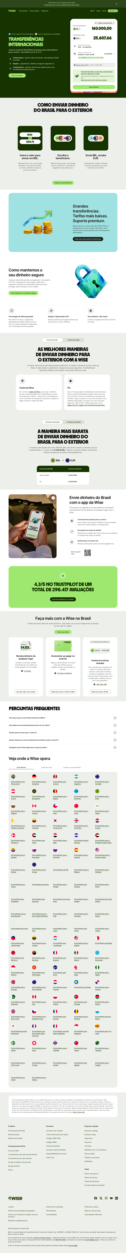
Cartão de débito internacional (19, 1162)
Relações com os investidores (95, 1150)
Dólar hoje (50, 1157)
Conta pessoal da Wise (16, 1131)
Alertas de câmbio (53, 1146)
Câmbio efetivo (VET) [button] (82, 65)
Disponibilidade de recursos (56, 1154)
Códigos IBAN (51, 1142)
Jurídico (11, 1207)
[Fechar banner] (116, 4)
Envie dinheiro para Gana (40, 884)
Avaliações (88, 1161)
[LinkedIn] (116, 1198)
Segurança (88, 1138)
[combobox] (77, 29)
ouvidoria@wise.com (92, 1240)
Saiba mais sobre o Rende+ (100, 692)
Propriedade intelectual (93, 1214)
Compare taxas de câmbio (56, 1150)
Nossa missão (90, 1154)
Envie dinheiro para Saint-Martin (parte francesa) (38, 1033)
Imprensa (88, 1142)
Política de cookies (91, 1207)
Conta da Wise (13, 1151)
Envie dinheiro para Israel (19, 928)
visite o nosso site (79, 1112)
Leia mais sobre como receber (25, 692)
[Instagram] (106, 1198)
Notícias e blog (90, 1134)
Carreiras (88, 1146)
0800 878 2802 (60, 1240)
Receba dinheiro (14, 1166)
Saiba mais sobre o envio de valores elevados (94, 80)
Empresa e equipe (91, 1131)
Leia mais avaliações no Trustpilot (63, 599)
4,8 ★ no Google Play (49, 34)
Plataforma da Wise (15, 1138)
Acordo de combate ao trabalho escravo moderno (23, 1216)
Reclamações (51, 1211)
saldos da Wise (34, 392)
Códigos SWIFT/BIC (53, 1138)
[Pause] (53, 498)
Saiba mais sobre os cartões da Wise (63, 692)
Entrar (104, 11)
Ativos (10, 1170)
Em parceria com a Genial (100, 642)
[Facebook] (95, 1198)
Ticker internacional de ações (57, 1134)
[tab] (52, 340)
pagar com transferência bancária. (92, 405)
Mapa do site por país (92, 1211)
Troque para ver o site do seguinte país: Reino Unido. (62, 5)
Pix (69, 388)
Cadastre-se (113, 11)
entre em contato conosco (42, 1238)
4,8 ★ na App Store (22, 34)
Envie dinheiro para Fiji (60, 870)
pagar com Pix (72, 405)
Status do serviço (91, 1177)
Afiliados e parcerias (92, 1157)
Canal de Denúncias (92, 1181)
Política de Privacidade (54, 1207)
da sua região (73, 1245)
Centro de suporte (91, 1174)
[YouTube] (111, 1198)
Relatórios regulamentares (18, 1221)
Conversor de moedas (54, 1131)
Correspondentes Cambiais (95, 1185)
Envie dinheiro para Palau (82, 987)
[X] (100, 1198)
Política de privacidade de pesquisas (21, 1211)
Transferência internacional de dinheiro (22, 1154)
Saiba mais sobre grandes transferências (88, 239)
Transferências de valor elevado (20, 1158)
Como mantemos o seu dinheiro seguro (23, 293)
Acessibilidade (51, 1214)
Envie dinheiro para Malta (103, 943)
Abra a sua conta (17, 75)
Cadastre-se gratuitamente (63, 183)
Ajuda (98, 11)
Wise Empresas (13, 1134)
